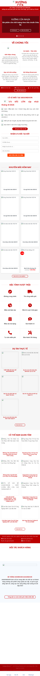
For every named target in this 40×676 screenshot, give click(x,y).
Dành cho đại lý (26, 540)
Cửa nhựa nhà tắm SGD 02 (30, 242)
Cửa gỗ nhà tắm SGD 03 (10, 215)
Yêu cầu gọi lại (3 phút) (8, 540)
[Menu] (2, 3)
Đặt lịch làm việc (6, 87)
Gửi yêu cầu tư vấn (20, 87)
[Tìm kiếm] (38, 3)
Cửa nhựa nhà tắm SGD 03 (10, 268)
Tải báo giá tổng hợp (27, 538)
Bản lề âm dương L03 (30, 268)
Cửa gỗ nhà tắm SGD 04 (30, 215)
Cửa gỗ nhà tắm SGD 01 (10, 189)
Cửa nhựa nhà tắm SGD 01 (10, 242)
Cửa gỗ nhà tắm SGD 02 (30, 189)
